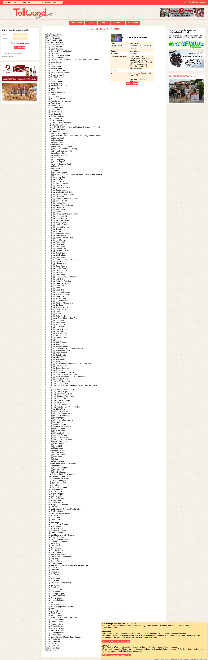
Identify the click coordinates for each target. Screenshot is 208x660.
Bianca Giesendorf (63, 368)
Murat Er (59, 314)
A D (56, 340)
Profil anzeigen (132, 84)
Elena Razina (56, 66)
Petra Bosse (55, 105)
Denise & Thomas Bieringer (61, 51)
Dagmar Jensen (57, 533)
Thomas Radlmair (58, 116)
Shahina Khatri (61, 338)
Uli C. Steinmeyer (55, 36)
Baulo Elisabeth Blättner (60, 73)
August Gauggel (59, 142)
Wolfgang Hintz (59, 153)
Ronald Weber (56, 515)
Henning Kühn (56, 64)
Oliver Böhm (60, 275)
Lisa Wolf (54, 507)
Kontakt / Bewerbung (197, 2)
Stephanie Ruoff (57, 489)
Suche (91, 23)
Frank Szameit (54, 38)
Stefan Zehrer (56, 635)
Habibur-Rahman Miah (59, 539)
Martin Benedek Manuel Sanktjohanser (70, 377)
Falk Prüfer (60, 312)
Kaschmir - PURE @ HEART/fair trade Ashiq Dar (69, 565)
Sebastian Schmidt (58, 604)
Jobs (104, 23)
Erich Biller (60, 272)
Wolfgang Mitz (56, 84)
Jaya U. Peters (56, 615)
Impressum (193, 659)
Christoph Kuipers (58, 594)
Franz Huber (55, 90)
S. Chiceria (60, 327)
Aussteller (118, 23)
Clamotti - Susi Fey (59, 125)
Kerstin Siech (61, 370)
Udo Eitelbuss (61, 255)
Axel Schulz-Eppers (58, 554)
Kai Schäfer (60, 305)
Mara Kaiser (55, 570)
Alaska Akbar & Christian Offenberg (69, 348)
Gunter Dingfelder (54, 34)
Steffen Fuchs (61, 316)
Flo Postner (55, 53)
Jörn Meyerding (59, 160)
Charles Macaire (57, 591)
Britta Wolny (60, 409)
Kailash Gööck (56, 68)
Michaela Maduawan (59, 58)
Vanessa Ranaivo (57, 622)
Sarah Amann (58, 461)
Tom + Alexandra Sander (62, 164)
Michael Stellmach (63, 351)
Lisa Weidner (56, 643)
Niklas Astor (60, 246)
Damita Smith (61, 285)
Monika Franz (61, 268)
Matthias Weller (61, 203)
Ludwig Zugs (56, 94)
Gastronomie (133, 23)
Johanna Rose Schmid (59, 75)
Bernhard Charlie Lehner (60, 55)
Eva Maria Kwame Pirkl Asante (63, 535)
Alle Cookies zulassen (116, 655)
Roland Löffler (58, 446)
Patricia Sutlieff (56, 639)
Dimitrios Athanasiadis (64, 303)
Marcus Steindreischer (64, 238)
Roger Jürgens (59, 162)
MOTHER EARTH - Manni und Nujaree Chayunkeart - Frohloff (75, 60)
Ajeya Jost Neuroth (62, 294)
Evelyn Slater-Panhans (60, 505)
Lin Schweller (56, 114)
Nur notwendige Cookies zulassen (116, 641)
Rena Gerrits (56, 110)
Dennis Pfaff (56, 131)
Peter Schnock (56, 112)
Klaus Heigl (60, 290)
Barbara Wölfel (56, 561)
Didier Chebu (61, 296)
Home (185, 2)
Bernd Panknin (61, 236)
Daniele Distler (56, 47)
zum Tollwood (76, 23)
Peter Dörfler (58, 166)
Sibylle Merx (60, 359)
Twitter (162, 659)
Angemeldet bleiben (21, 43)
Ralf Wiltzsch (56, 574)
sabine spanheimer (58, 92)
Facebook (156, 659)
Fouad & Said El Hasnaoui (61, 101)
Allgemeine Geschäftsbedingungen (180, 659)
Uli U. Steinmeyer (56, 42)
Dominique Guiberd (64, 394)
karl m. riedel (56, 496)
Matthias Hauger (62, 346)
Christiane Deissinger (64, 281)
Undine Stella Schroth (59, 524)
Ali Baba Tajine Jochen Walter (67, 318)
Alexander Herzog (62, 283)
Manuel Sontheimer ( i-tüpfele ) (65, 149)
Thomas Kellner (57, 572)
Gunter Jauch (56, 585)
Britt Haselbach (57, 511)
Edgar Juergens (57, 49)
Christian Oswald (57, 107)
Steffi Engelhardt (57, 633)
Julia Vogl (59, 331)
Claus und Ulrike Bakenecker (67, 259)
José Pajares (56, 548)
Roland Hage (56, 79)
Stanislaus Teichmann (65, 396)
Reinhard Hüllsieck (63, 233)
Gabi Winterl (55, 546)
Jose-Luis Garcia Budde (60, 99)
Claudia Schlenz (60, 435)
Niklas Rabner (61, 357)
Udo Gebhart (60, 288)
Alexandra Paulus (62, 251)
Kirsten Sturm (56, 500)
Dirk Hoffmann (56, 77)
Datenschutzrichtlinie (202, 659)
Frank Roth (55, 646)
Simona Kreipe (61, 344)
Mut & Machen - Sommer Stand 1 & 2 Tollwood (73, 364)
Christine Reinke (62, 225)
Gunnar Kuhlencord (58, 71)
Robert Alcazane (57, 628)
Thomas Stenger (57, 502)
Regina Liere (61, 361)
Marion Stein (56, 88)
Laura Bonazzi (56, 62)
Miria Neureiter (61, 333)
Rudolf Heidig (56, 97)
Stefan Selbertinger (59, 487)
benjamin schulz (62, 301)
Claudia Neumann (58, 611)
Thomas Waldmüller (58, 531)
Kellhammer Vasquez (59, 86)
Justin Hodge (56, 544)
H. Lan (58, 231)
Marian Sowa (61, 264)
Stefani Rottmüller (62, 307)
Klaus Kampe (61, 309)
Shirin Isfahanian (63, 400)
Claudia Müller (56, 518)
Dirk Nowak (60, 196)
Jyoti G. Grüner (61, 279)
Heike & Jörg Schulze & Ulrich (62, 607)
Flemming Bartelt (58, 129)
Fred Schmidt (61, 366)
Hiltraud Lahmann (58, 600)
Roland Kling (61, 298)
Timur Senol (55, 103)
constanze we (61, 249)
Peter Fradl (55, 587)
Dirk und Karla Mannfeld (61, 123)
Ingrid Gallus (60, 262)
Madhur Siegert (57, 81)
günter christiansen (63, 292)
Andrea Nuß (55, 609)
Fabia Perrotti (61, 209)
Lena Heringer (57, 485)
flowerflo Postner (62, 379)
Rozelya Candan (60, 442)
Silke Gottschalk (57, 528)
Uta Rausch (55, 522)
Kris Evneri (55, 581)
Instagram (167, 659)
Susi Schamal (61, 335)
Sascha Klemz (61, 201)
